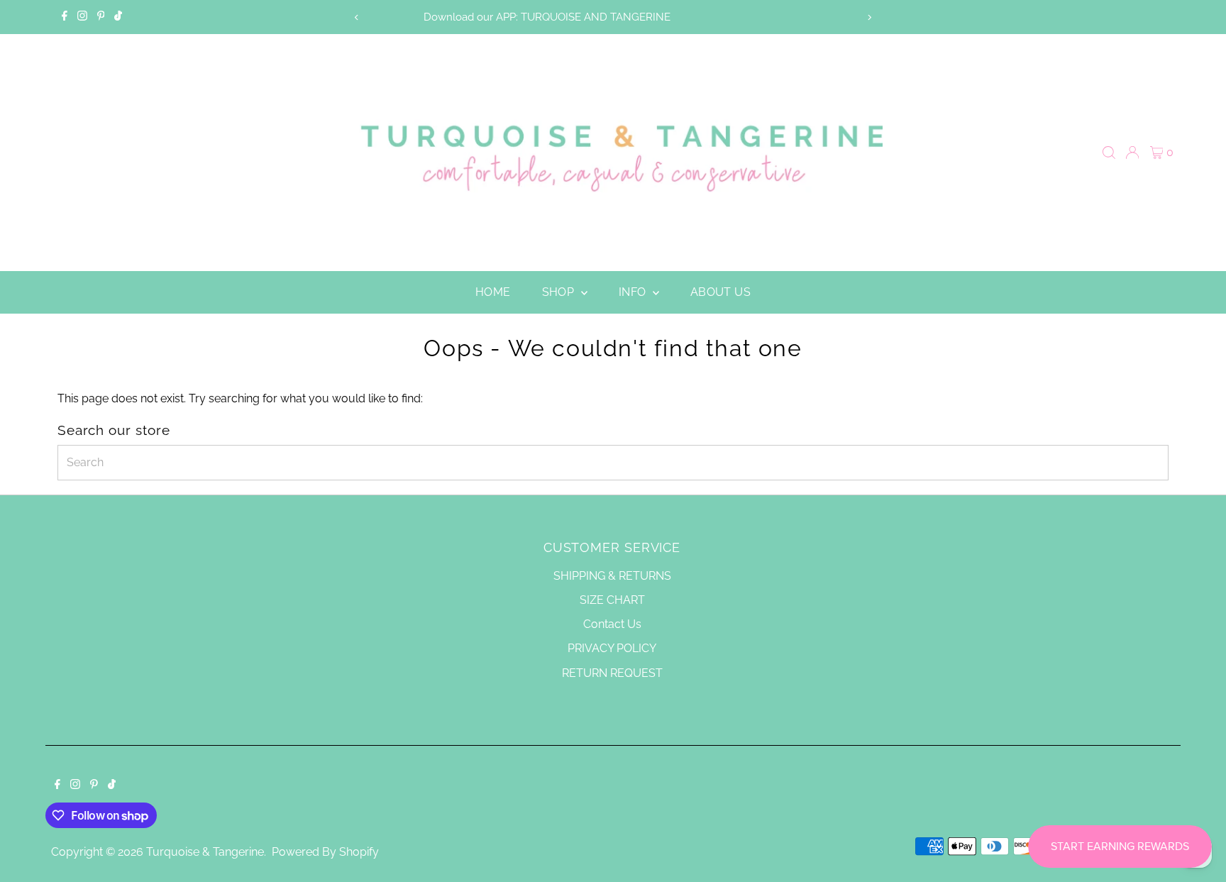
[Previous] (356, 17)
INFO (634, 292)
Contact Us (612, 624)
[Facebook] (64, 17)
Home (493, 292)
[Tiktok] (118, 17)
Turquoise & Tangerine (205, 852)
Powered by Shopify (325, 852)
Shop (560, 292)
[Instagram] (82, 17)
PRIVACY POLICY (612, 648)
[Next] (869, 17)
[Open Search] (1109, 152)
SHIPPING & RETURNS (612, 576)
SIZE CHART (612, 600)
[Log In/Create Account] (1132, 152)
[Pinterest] (101, 17)
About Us (720, 292)
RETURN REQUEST (612, 673)
